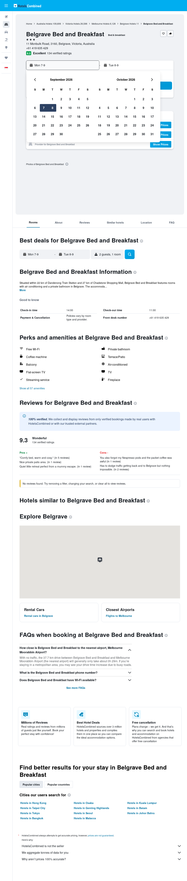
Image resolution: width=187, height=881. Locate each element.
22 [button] (52, 125)
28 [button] (43, 134)
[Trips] (6, 57)
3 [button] (70, 99)
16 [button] (61, 116)
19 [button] (87, 116)
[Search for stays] (6, 24)
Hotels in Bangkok (31, 818)
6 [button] (35, 108)
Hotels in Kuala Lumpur (142, 803)
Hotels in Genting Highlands (91, 808)
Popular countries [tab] (58, 784)
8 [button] (52, 108)
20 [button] (35, 125)
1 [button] (52, 99)
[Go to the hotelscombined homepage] (27, 5)
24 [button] (70, 125)
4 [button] (79, 99)
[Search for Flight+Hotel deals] (6, 39)
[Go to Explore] (6, 47)
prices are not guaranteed (101, 835)
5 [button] (87, 99)
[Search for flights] (6, 16)
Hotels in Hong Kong (33, 803)
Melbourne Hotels (100, 23)
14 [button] (43, 116)
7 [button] (44, 108)
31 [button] (152, 134)
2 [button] (61, 99)
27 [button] (35, 134)
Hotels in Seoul (83, 813)
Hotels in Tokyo (30, 813)
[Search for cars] (6, 32)
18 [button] (78, 116)
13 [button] (35, 116)
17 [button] (70, 116)
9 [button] (61, 108)
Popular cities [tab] (31, 784)
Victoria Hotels (72, 23)
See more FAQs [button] (75, 688)
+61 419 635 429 (37, 48)
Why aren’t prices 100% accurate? (44, 859)
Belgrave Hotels (128, 23)
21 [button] (43, 125)
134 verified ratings (59, 53)
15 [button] (52, 116)
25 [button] (78, 125)
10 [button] (70, 108)
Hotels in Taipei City (32, 808)
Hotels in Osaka (84, 803)
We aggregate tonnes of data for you (45, 852)
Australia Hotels (44, 23)
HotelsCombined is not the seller (43, 846)
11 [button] (78, 108)
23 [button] (61, 125)
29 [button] (52, 134)
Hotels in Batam (137, 808)
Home (29, 23)
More (23, 290)
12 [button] (87, 108)
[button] (6, 6)
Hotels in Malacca (85, 818)
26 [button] (87, 125)
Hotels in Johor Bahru (141, 813)
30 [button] (61, 134)
